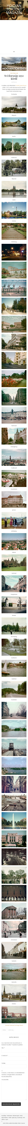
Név (3, 1048)
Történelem (14, 73)
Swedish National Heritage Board (14, 1025)
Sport (6, 1119)
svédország (10, 1030)
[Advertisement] (14, 34)
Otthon (3, 1119)
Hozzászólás (5, 1079)
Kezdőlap (4, 1115)
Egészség (14, 1117)
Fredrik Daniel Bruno (21, 85)
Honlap (3, 1063)
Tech (24, 1117)
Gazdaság (19, 1117)
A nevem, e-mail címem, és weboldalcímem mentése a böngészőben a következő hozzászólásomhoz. (13, 1074)
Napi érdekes (5, 1117)
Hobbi (10, 1117)
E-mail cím (5, 1055)
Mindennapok (16, 1115)
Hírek (21, 1115)
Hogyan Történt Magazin (14, 9)
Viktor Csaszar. (21, 1123)
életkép (4, 1030)
